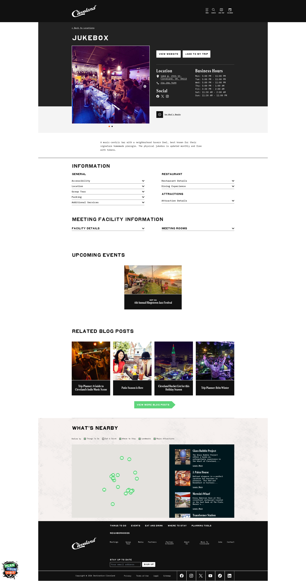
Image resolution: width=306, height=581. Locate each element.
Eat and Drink (154, 526)
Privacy (127, 576)
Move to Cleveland (204, 543)
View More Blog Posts (153, 404)
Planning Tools (201, 526)
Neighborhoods (120, 533)
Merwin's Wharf (201, 494)
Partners (152, 542)
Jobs (220, 542)
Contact (230, 542)
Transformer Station (204, 515)
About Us (186, 543)
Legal (156, 576)
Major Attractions (165, 439)
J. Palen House (201, 472)
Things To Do (93, 439)
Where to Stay (129, 439)
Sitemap (167, 576)
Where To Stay (177, 526)
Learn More (198, 466)
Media (140, 542)
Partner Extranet (169, 543)
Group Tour (128, 543)
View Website (168, 54)
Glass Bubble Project (204, 451)
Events (135, 526)
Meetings (114, 542)
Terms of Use (142, 576)
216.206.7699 (168, 83)
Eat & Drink (111, 439)
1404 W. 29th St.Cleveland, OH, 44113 (174, 77)
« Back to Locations (83, 28)
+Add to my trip (196, 54)
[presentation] (195, 113)
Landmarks (146, 439)
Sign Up (149, 564)
